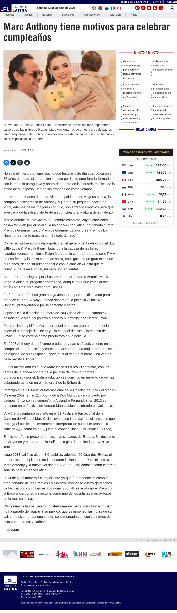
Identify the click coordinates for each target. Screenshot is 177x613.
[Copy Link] (20, 163)
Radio (134, 14)
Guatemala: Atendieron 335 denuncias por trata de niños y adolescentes (131, 114)
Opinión (28, 14)
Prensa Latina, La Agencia (134, 1)
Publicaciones (92, 14)
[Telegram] (155, 8)
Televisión (115, 14)
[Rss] (161, 8)
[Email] (27, 163)
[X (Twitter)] (13, 163)
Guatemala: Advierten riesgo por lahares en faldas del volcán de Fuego (132, 69)
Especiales (68, 14)
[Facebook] (137, 8)
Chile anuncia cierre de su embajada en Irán (163, 65)
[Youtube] (149, 8)
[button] (172, 8)
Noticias (9, 14)
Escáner (47, 14)
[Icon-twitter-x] (143, 8)
